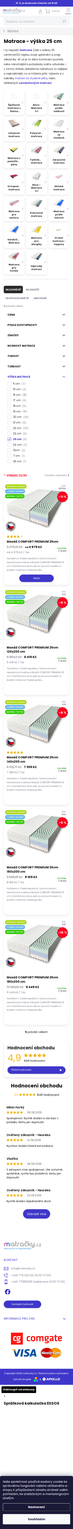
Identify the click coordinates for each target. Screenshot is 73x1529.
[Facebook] (7, 1291)
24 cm (19, 445)
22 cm (20, 428)
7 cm (18, 456)
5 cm (18, 384)
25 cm (19, 439)
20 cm (20, 417)
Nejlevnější (13, 289)
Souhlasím (36, 1519)
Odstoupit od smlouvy (19, 1389)
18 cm (19, 406)
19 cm (19, 412)
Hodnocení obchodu (36, 1085)
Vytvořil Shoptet (22, 1379)
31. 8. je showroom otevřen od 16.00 (36, 3)
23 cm (19, 434)
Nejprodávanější (17, 298)
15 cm (19, 395)
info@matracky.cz (23, 1268)
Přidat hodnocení (21, 1069)
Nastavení (36, 1507)
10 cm (19, 389)
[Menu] (68, 11)
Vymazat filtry (17, 475)
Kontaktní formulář (22, 1304)
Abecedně (40, 298)
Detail (36, 578)
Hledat (64, 21)
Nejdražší (32, 289)
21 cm (19, 423)
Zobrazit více (36, 1214)
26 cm (19, 461)
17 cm (19, 400)
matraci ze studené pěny (31, 78)
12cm (18, 450)
